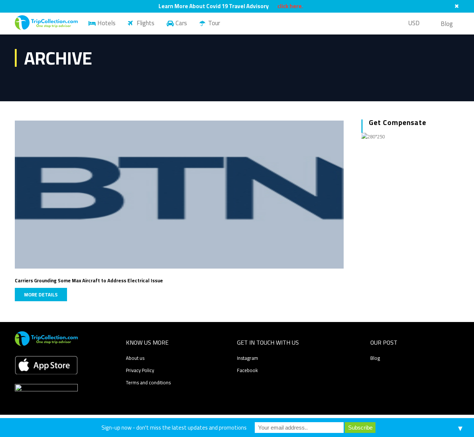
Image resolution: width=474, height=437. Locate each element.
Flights (145, 23)
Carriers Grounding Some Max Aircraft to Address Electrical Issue (89, 280)
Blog (447, 24)
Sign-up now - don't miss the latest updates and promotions (174, 427)
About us (135, 358)
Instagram (247, 358)
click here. (290, 6)
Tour (214, 23)
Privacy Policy (140, 370)
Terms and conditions (148, 382)
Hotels (106, 23)
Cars (181, 23)
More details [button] (41, 294)
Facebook (247, 370)
